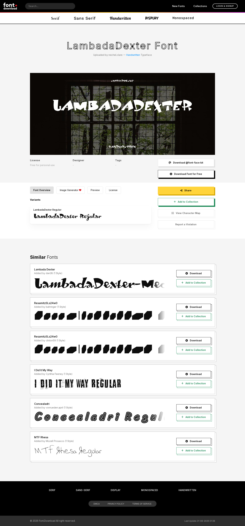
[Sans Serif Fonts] (85, 18)
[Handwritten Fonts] (120, 18)
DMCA (97, 504)
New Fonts (178, 6)
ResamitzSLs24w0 (46, 303)
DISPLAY (115, 490)
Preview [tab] (95, 190)
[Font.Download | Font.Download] (10, 6)
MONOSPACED (149, 490)
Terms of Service (142, 504)
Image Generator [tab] (69, 190)
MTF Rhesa (41, 437)
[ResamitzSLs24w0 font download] (99, 316)
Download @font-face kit (187, 162)
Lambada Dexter (44, 269)
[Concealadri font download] (99, 417)
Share (188, 190)
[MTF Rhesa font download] (99, 451)
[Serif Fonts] (55, 18)
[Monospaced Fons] (183, 18)
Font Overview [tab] (41, 190)
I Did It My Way (43, 370)
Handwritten (133, 54)
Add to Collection (187, 201)
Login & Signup (225, 6)
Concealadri (42, 403)
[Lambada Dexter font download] (99, 283)
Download (195, 273)
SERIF (52, 490)
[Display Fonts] (152, 18)
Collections (200, 6)
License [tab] (113, 190)
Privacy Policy (116, 504)
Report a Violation (185, 224)
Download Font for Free (188, 174)
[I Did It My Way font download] (99, 384)
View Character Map (187, 213)
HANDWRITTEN (187, 490)
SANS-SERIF (83, 490)
